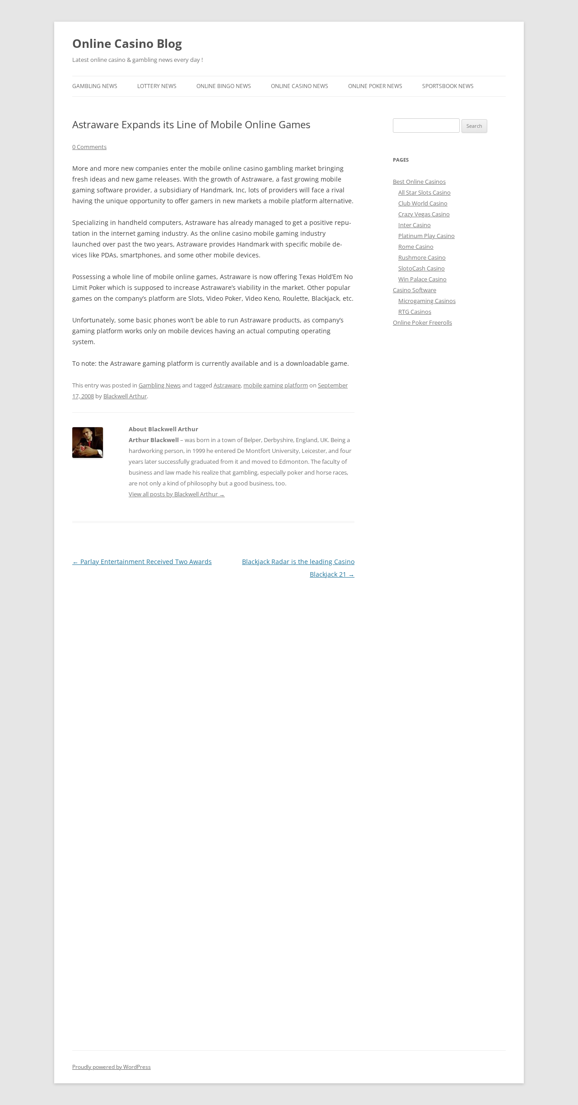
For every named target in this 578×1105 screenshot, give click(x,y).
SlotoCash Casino (421, 268)
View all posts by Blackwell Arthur (177, 494)
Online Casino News (299, 86)
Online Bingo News (223, 86)
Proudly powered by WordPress (111, 1067)
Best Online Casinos (419, 181)
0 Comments (89, 147)
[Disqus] (213, 694)
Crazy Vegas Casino (424, 214)
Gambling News (94, 86)
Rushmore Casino (422, 257)
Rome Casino (416, 246)
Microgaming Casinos (427, 301)
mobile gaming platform (275, 385)
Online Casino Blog (127, 43)
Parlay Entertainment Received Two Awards (142, 561)
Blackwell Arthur (125, 396)
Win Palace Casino (422, 279)
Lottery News (157, 86)
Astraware (227, 385)
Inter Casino (414, 225)
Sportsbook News (448, 86)
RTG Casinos (414, 312)
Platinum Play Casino (426, 236)
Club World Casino (422, 203)
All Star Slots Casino (424, 192)
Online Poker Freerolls (422, 322)
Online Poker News (375, 86)
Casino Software (414, 290)
